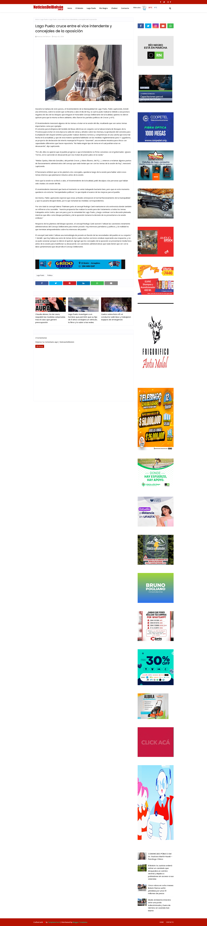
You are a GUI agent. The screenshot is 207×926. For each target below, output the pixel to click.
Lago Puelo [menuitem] (91, 8)
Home (162, 922)
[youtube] (163, 25)
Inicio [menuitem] (70, 8)
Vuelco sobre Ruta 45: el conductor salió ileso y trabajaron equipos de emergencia (116, 317)
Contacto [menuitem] (125, 8)
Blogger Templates (80, 922)
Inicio (37, 19)
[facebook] (160, 2)
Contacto (170, 922)
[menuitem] (145, 7)
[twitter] (164, 2)
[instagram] (168, 2)
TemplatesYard (54, 922)
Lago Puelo (44, 19)
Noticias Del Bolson (44, 36)
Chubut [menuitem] (114, 8)
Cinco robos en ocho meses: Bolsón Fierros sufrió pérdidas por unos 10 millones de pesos (161, 889)
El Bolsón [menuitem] (79, 8)
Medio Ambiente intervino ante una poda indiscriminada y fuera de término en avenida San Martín (159, 905)
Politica (49, 275)
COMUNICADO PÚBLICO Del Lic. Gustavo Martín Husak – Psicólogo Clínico (160, 856)
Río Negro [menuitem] (103, 8)
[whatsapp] (170, 25)
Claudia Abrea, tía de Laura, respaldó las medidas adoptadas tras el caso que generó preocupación (50, 318)
